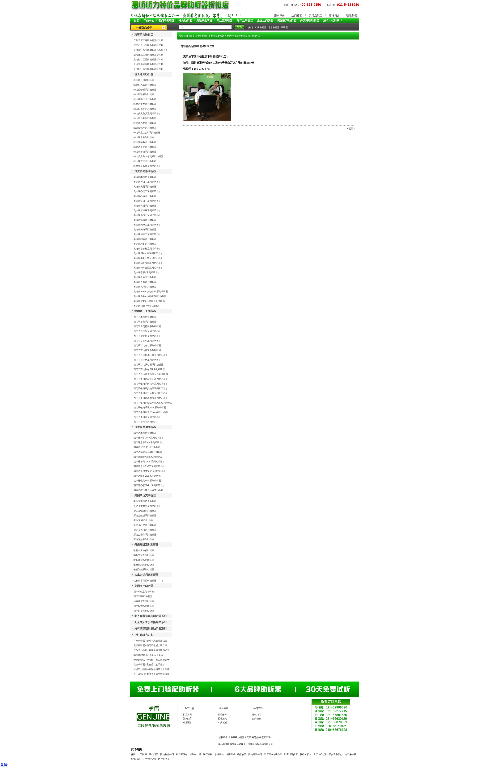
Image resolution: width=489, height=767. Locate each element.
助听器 (284, 27)
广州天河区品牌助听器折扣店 (148, 40)
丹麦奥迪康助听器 (145, 171)
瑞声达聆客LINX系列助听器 (148, 437)
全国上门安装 (265, 20)
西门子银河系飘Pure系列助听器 (150, 407)
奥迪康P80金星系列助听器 (147, 267)
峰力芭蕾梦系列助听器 (145, 104)
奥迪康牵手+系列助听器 (146, 272)
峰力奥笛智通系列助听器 (146, 166)
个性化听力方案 (143, 634)
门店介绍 (187, 714)
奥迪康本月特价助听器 (145, 177)
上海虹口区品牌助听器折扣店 (148, 59)
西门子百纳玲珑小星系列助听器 (150, 355)
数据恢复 (241, 754)
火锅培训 (135, 758)
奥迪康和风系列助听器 (145, 239)
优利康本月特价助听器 (145, 580)
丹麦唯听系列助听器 (146, 544)
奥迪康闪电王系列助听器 (146, 224)
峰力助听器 (185, 20)
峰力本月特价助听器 (144, 80)
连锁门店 (256, 714)
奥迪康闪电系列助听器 (145, 229)
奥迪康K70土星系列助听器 (147, 258)
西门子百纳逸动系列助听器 (147, 345)
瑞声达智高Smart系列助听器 (148, 461)
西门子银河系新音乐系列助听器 (150, 379)
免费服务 (256, 718)
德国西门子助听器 (145, 311)
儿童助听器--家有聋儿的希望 (148, 664)
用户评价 (279, 15)
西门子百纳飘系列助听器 (146, 360)
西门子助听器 (167, 20)
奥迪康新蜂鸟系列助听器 (146, 210)
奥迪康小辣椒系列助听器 (146, 248)
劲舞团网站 (182, 754)
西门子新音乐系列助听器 (146, 331)
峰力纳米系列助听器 (144, 137)
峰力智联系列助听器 (144, 94)
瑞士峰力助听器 (143, 74)
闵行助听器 (164, 758)
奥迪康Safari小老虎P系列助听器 (150, 296)
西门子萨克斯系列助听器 (146, 336)
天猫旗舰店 (315, 15)
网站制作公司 (167, 754)
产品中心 (149, 20)
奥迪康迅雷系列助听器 (145, 220)
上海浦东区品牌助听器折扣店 (148, 54)
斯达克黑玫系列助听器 (145, 530)
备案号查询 (265, 737)
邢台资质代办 (335, 754)
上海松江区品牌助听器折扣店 (148, 69)
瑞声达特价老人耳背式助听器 (148, 490)
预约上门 (187, 718)
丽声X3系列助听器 (143, 596)
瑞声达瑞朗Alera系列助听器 (148, 456)
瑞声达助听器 (245, 20)
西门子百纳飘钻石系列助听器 (148, 364)
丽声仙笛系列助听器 (144, 601)
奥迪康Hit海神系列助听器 (146, 306)
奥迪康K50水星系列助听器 (147, 263)
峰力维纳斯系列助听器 (145, 142)
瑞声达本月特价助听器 (145, 433)
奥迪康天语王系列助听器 (146, 181)
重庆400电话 (320, 754)
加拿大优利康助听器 (146, 574)
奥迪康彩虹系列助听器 (145, 244)
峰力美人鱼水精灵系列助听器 (148, 156)
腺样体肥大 (305, 754)
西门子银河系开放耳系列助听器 (150, 393)
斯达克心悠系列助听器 (145, 525)
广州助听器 (260, 27)
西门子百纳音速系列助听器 (147, 350)
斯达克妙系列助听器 (144, 539)
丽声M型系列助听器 (144, 591)
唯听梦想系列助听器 (144, 560)
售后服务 (222, 714)
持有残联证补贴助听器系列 (150, 628)
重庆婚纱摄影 (291, 754)
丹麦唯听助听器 (309, 20)
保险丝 (134, 754)
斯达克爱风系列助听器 (145, 534)
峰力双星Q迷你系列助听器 (147, 132)
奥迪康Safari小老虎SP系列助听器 (151, 291)
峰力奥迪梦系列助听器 (145, 118)
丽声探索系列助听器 (144, 606)
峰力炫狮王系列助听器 (145, 99)
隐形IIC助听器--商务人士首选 (148, 655)
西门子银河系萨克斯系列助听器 (150, 383)
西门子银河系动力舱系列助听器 (150, 398)
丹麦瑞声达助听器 (145, 427)
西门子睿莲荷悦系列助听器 (147, 326)
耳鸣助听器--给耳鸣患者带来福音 (150, 640)
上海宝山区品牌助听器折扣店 (148, 64)
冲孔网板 (230, 754)
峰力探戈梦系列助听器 (145, 127)
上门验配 (296, 15)
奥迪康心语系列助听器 (145, 196)
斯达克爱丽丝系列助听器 (146, 506)
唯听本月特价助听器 (144, 550)
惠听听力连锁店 (143, 34)
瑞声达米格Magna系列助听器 (149, 471)
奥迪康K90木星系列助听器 (147, 253)
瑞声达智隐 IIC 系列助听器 (147, 447)
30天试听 (222, 722)
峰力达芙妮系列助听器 (145, 147)
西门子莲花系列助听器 (145, 321)
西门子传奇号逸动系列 (145, 422)
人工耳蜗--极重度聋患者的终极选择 (151, 674)
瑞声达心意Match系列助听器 (148, 485)
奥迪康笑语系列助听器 (145, 205)
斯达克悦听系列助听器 (145, 510)
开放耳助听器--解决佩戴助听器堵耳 (151, 650)
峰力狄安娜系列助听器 (145, 161)
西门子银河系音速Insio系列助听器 (151, 412)
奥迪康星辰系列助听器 (145, 277)
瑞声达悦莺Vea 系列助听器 (147, 480)
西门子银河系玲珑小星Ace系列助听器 (153, 402)
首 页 (136, 20)
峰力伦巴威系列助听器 (145, 85)
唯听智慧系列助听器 (144, 555)
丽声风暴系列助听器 (144, 610)
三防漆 (143, 754)
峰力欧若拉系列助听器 (145, 151)
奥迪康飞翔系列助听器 (145, 286)
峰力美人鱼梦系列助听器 (146, 113)
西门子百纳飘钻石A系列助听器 (149, 369)
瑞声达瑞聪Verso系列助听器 (148, 452)
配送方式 (222, 718)
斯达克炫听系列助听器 (145, 515)
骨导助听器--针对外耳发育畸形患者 (151, 659)
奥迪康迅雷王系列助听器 (146, 215)
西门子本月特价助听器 (145, 317)
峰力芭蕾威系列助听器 (145, 89)
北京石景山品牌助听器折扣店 (148, 45)
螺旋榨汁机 (195, 754)
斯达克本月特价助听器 (145, 501)
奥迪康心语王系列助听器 (146, 191)
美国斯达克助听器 (145, 495)
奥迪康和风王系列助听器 (146, 234)
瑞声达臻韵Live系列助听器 (147, 476)
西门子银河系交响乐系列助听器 (150, 388)
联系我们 (351, 15)
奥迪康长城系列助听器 (145, 282)
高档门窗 (153, 754)
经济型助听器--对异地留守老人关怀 (151, 669)
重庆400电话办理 (273, 754)
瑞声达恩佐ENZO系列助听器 (148, 466)
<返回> (351, 128)
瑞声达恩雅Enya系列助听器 (148, 442)
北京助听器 (273, 27)
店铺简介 (334, 15)
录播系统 (219, 754)
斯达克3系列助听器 (143, 520)
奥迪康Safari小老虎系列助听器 (149, 301)
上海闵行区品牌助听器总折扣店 (150, 50)
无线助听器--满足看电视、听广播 (150, 645)
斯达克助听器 (225, 20)
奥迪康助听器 (204, 20)
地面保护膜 (350, 754)
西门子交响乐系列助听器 (146, 340)
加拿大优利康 (331, 20)
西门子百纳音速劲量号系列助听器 (151, 374)
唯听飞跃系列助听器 (144, 569)
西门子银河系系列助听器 (146, 417)
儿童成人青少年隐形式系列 (150, 622)
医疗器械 (207, 754)
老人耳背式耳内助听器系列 (150, 615)
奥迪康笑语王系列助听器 (146, 201)
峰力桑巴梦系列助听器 (145, 123)
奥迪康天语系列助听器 (145, 186)
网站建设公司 (255, 754)
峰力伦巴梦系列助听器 (145, 108)
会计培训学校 (149, 758)
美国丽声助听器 (286, 20)
